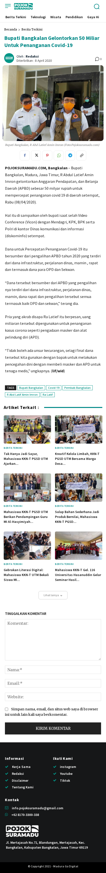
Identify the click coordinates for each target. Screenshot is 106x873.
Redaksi (32, 56)
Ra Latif (48, 394)
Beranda (10, 29)
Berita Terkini (31, 29)
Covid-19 (53, 388)
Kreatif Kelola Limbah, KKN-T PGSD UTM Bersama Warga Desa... (77, 459)
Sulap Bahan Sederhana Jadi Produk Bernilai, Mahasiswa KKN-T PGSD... (77, 517)
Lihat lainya (51, 595)
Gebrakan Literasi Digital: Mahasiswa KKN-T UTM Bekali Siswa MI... (26, 575)
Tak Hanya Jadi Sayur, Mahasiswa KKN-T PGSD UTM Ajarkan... (26, 459)
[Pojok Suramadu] (23, 6)
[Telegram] (70, 155)
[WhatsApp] (59, 155)
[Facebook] (25, 155)
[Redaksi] (10, 58)
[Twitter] (36, 155)
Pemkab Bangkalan (77, 388)
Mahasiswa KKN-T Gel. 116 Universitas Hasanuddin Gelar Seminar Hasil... (78, 575)
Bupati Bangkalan (31, 388)
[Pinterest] (47, 155)
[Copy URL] (81, 155)
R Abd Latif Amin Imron (22, 394)
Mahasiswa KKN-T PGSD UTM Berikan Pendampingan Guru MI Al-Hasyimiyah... (26, 517)
